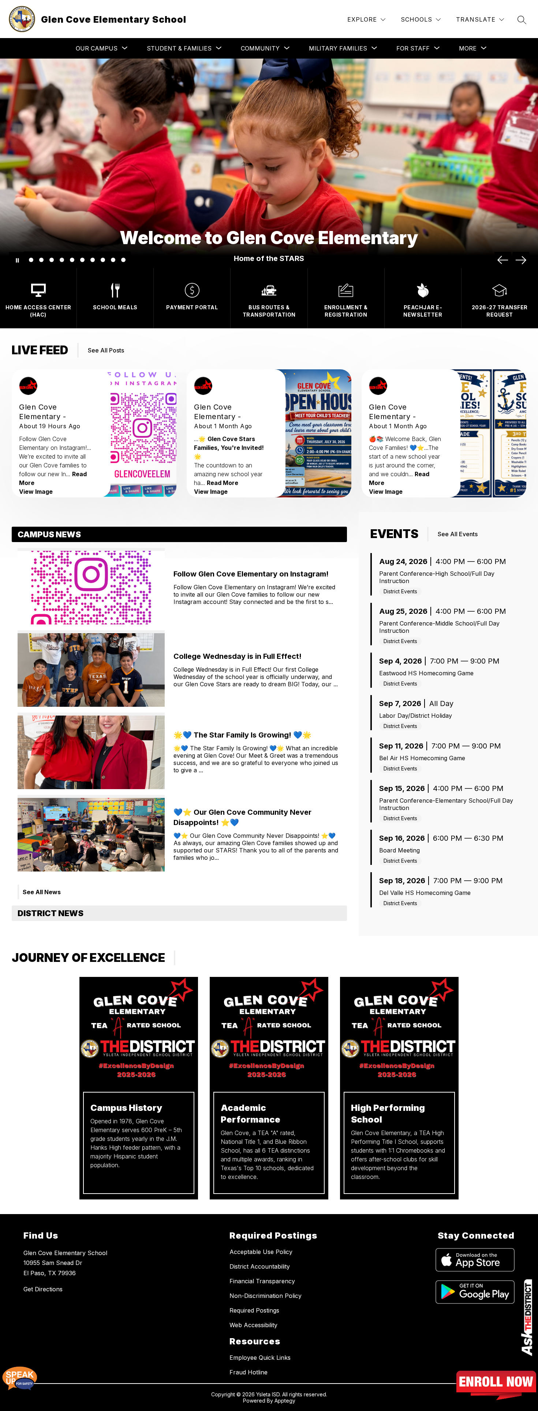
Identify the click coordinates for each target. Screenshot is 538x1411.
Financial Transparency (262, 1281)
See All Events (458, 534)
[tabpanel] (179, 716)
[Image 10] (123, 260)
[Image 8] (103, 260)
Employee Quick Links (260, 1357)
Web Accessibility (253, 1325)
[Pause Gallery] (17, 260)
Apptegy (284, 1400)
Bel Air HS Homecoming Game (422, 758)
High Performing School (388, 1113)
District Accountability (259, 1266)
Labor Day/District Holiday (415, 715)
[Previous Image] (502, 260)
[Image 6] (82, 260)
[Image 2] (41, 260)
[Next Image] (521, 260)
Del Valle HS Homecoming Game (425, 892)
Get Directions (43, 1289)
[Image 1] (31, 260)
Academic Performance (250, 1113)
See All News (42, 892)
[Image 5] (72, 260)
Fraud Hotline (248, 1372)
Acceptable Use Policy (260, 1251)
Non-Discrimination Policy (265, 1295)
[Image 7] (92, 260)
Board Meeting (399, 850)
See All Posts (106, 350)
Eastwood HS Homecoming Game (426, 673)
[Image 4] (62, 260)
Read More (222, 482)
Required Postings (254, 1310)
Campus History (126, 1107)
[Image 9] (113, 260)
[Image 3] (51, 260)
